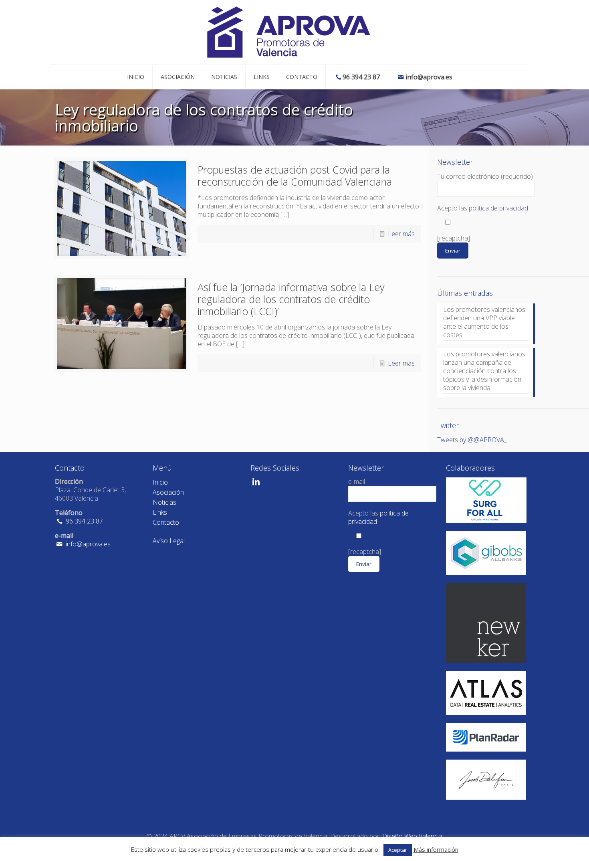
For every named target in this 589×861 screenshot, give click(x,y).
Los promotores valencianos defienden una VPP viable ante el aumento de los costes (484, 322)
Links (160, 512)
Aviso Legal (169, 540)
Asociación (168, 492)
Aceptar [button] (397, 849)
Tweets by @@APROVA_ (472, 439)
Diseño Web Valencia (412, 836)
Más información (436, 849)
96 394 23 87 (83, 521)
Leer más (401, 233)
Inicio (160, 482)
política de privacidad (498, 208)
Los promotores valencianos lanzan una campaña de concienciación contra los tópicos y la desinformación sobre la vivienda (484, 371)
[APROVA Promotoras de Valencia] (289, 32)
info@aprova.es (87, 544)
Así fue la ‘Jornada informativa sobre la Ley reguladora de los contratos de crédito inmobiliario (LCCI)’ (291, 299)
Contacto (166, 522)
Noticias (164, 502)
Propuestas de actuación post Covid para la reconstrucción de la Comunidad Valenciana (295, 175)
